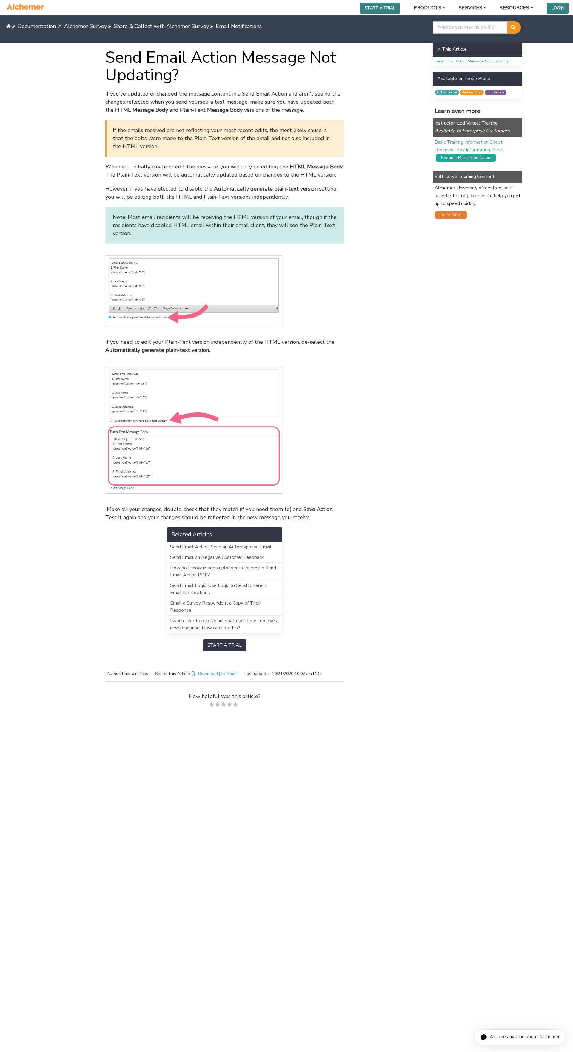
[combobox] (470, 27)
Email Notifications (239, 26)
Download (208, 674)
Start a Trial (380, 8)
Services (470, 7)
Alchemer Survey (85, 26)
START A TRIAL (224, 645)
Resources (514, 7)
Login (558, 8)
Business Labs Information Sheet (469, 150)
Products (427, 7)
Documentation (37, 26)
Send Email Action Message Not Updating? (472, 61)
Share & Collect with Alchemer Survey (161, 26)
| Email (228, 674)
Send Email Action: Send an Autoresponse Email (221, 547)
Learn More (448, 215)
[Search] (514, 27)
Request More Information (464, 157)
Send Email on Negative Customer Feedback (217, 557)
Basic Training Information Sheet (469, 142)
